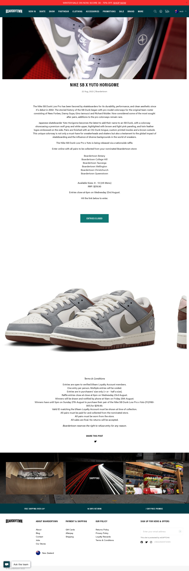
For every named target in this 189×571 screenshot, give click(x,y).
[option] (94, 216)
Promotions (109, 11)
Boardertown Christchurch (94, 170)
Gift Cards (70, 529)
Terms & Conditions (105, 540)
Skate (42, 11)
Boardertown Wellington (94, 166)
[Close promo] (186, 2)
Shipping (70, 536)
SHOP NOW (119, 2)
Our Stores (41, 543)
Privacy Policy (102, 533)
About (38, 529)
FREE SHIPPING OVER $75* (34, 508)
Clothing (77, 11)
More (140, 11)
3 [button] (93, 360)
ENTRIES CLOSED (94, 218)
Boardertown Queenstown (94, 173)
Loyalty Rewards (103, 536)
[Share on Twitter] (95, 441)
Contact (39, 536)
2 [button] (90, 360)
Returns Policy (102, 529)
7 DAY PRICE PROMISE (154, 508)
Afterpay (69, 533)
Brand (131, 11)
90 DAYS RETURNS (94, 508)
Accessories (92, 11)
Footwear (63, 11)
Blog (38, 533)
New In (32, 11)
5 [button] (98, 360)
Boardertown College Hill (94, 159)
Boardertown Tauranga (94, 162)
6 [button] (101, 360)
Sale (121, 11)
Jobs (38, 540)
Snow (52, 11)
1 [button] (88, 360)
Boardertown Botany (94, 155)
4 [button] (96, 360)
